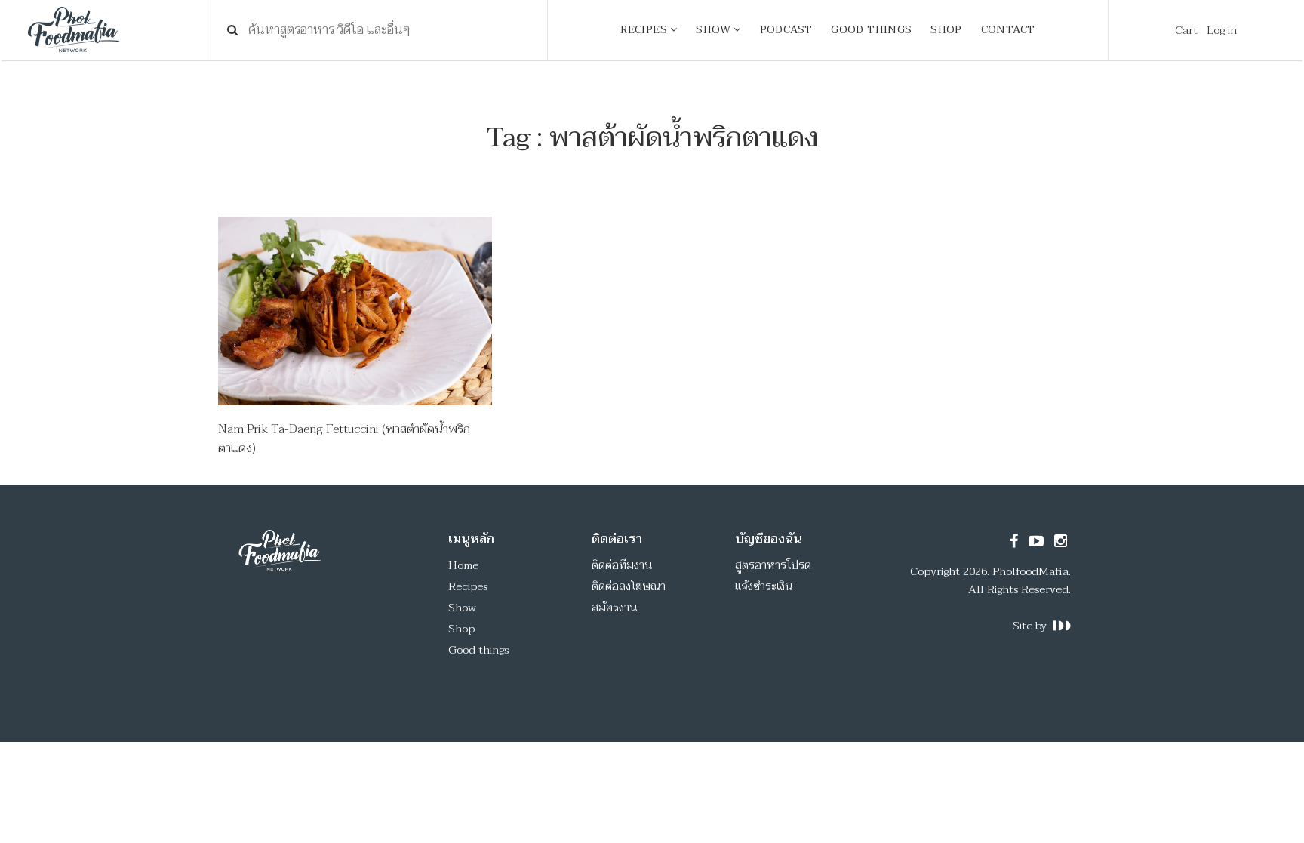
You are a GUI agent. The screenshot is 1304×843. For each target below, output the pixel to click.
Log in (1222, 30)
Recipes (467, 586)
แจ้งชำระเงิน (764, 586)
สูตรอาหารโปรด (773, 565)
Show (462, 607)
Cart (1186, 30)
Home (463, 565)
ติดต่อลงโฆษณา (629, 586)
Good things (478, 650)
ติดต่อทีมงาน (622, 565)
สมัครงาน (615, 607)
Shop (461, 628)
